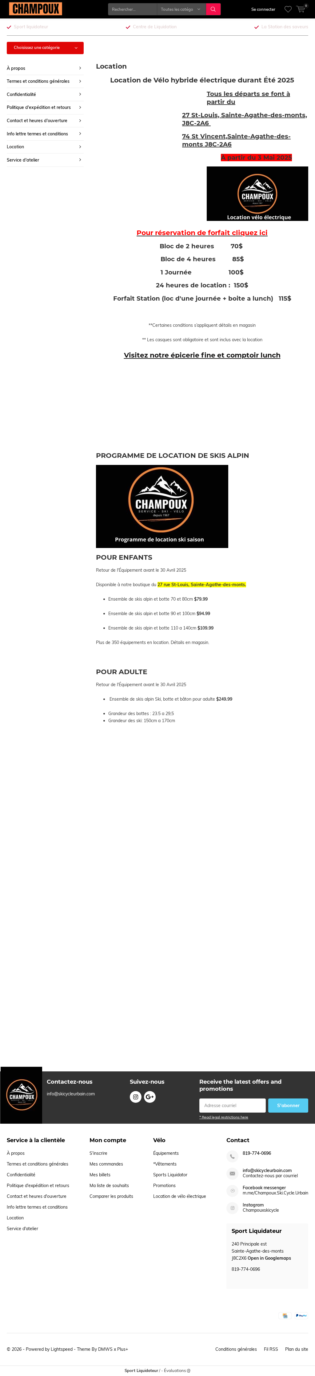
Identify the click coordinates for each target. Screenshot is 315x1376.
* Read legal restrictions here (223, 1117)
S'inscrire (98, 1153)
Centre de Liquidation (155, 27)
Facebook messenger (264, 1187)
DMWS (105, 1349)
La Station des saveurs (284, 27)
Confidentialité (21, 94)
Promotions (164, 1185)
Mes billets (100, 1175)
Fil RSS (271, 1349)
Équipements (166, 1153)
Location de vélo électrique (179, 1196)
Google (150, 1097)
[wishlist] (288, 9)
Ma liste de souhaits (109, 1185)
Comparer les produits (111, 1196)
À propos (16, 68)
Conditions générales (236, 1349)
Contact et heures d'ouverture (37, 120)
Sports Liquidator (170, 1175)
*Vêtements (165, 1164)
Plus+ (122, 1349)
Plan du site (296, 1349)
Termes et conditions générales (38, 81)
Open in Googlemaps (269, 1258)
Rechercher (213, 9)
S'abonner (288, 1105)
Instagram (136, 1097)
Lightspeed (62, 1349)
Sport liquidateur (31, 27)
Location (15, 147)
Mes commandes (106, 1164)
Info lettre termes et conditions (37, 134)
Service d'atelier (23, 160)
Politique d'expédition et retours (39, 107)
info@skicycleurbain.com (267, 1170)
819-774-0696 (257, 1153)
